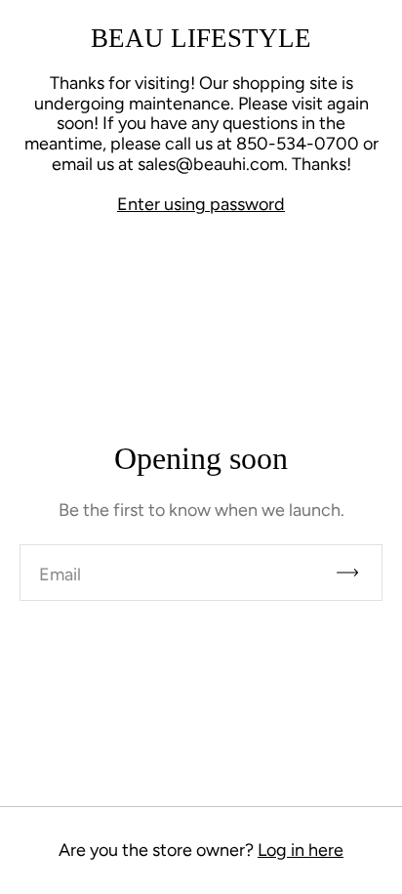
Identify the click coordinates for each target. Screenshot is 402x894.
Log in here (300, 850)
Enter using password (201, 204)
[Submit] (356, 572)
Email (60, 575)
